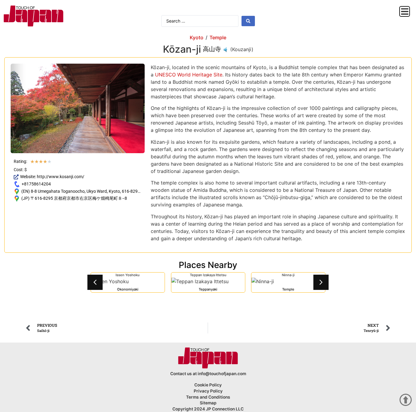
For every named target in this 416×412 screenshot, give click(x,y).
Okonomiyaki (127, 289)
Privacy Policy (208, 391)
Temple (218, 37)
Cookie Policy (208, 384)
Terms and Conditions (208, 397)
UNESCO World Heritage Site (188, 75)
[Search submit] (248, 21)
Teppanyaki (208, 289)
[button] (404, 11)
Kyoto (196, 37)
